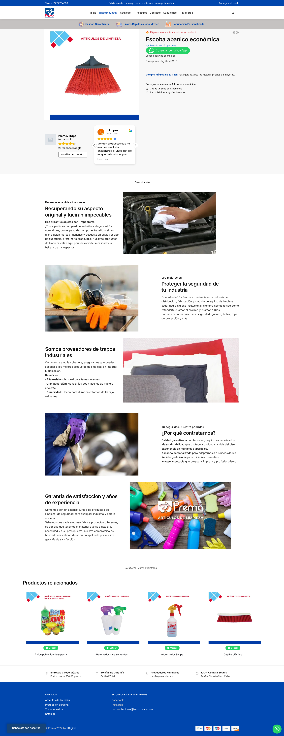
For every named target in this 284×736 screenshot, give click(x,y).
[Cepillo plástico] (233, 617)
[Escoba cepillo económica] (237, 32)
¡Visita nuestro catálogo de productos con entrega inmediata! (142, 3)
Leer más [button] (133, 159)
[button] (135, 145)
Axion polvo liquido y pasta (51, 654)
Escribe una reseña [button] (72, 154)
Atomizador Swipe (172, 654)
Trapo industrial (54, 709)
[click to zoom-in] (91, 74)
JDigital (71, 728)
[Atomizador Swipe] (172, 617)
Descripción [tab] (142, 182)
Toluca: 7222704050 (56, 3)
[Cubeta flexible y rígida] (234, 32)
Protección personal (57, 704)
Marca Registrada (147, 567)
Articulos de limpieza (57, 700)
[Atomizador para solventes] (111, 617)
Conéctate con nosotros (26, 728)
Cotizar (52, 648)
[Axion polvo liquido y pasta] (51, 617)
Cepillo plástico (233, 654)
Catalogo (50, 713)
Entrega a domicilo (229, 3)
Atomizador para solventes (111, 654)
